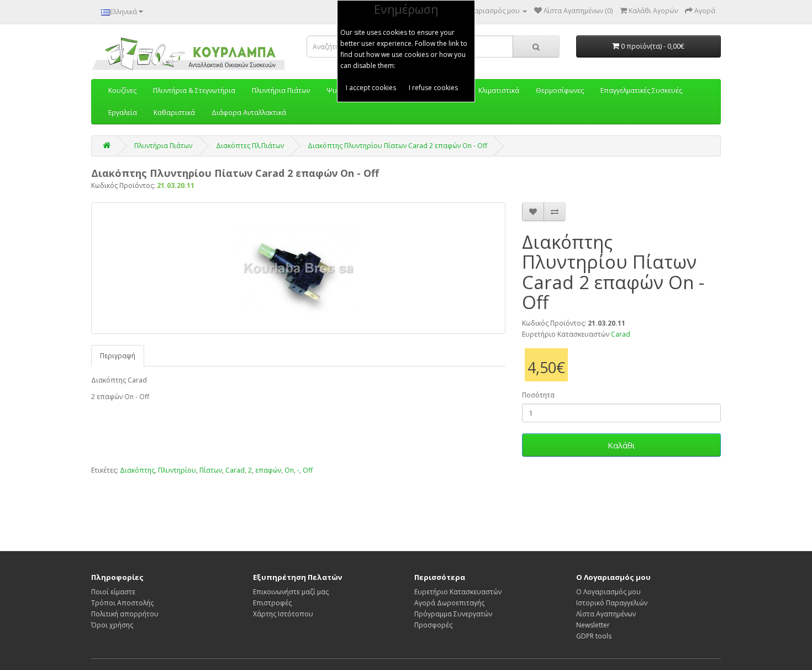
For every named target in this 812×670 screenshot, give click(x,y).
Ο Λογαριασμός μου (608, 591)
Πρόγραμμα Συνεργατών (453, 614)
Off (308, 470)
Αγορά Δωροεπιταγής (449, 603)
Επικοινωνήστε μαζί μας (291, 591)
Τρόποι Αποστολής (122, 603)
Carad (620, 334)
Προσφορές (433, 625)
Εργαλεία (122, 112)
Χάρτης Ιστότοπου (283, 614)
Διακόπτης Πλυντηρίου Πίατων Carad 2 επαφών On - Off (397, 145)
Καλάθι (621, 445)
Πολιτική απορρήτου (125, 614)
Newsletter (593, 625)
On (289, 470)
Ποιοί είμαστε (113, 591)
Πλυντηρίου (177, 470)
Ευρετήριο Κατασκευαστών (458, 591)
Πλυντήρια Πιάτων (163, 145)
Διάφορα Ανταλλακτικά (249, 112)
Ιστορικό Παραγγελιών (611, 603)
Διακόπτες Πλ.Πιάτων (250, 145)
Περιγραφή (117, 355)
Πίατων (210, 470)
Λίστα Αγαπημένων (606, 614)
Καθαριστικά (174, 112)
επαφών (268, 470)
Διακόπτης (137, 470)
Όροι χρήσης (112, 625)
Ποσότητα (538, 395)
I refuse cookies (433, 87)
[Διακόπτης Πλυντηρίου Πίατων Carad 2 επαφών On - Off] (298, 268)
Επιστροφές (272, 603)
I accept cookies (371, 87)
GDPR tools (593, 636)
